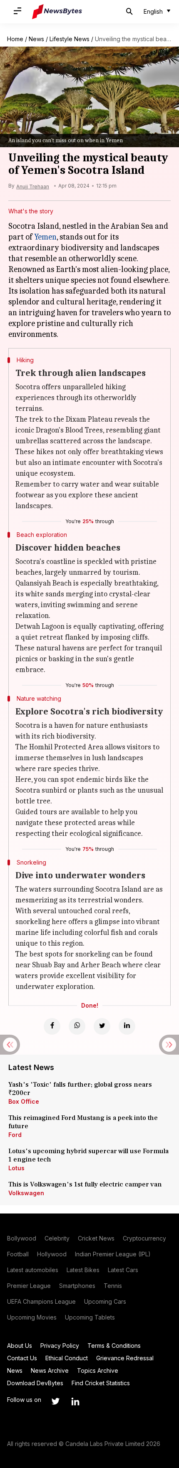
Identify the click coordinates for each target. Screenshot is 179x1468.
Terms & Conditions (114, 1345)
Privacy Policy (59, 1345)
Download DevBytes (35, 1382)
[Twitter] (102, 1026)
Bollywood (21, 1238)
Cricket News (96, 1238)
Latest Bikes (83, 1269)
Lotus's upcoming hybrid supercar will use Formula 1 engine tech (88, 1155)
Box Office (23, 1101)
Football (18, 1254)
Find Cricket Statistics (101, 1382)
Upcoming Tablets (90, 1317)
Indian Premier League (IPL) (113, 1254)
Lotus (16, 1167)
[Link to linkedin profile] (75, 1401)
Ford (15, 1134)
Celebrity (57, 1238)
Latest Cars (123, 1269)
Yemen (45, 237)
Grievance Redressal (125, 1358)
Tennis (113, 1285)
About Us (19, 1345)
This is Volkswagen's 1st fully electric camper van (85, 1184)
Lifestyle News (70, 38)
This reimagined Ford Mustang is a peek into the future (83, 1122)
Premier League (29, 1285)
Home (15, 38)
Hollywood (52, 1254)
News (36, 38)
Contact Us (22, 1358)
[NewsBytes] (57, 12)
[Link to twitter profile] (55, 1401)
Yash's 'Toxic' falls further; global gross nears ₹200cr (80, 1088)
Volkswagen (26, 1192)
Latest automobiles (32, 1269)
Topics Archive (97, 1370)
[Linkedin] (127, 1026)
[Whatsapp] (77, 1026)
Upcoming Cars (105, 1301)
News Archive (50, 1370)
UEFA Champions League (41, 1301)
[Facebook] (52, 1026)
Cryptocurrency (144, 1238)
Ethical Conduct (66, 1358)
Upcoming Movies (32, 1317)
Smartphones (77, 1285)
